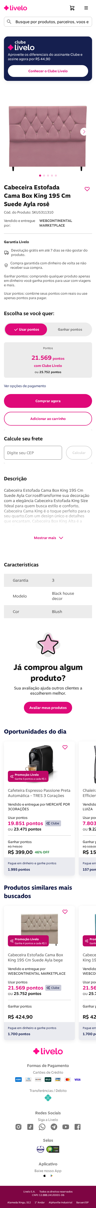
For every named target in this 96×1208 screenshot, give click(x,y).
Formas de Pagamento (48, 1065)
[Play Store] (51, 1176)
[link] (15, 7)
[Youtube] (66, 1127)
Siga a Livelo (48, 1120)
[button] (72, 8)
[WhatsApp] (42, 1127)
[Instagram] (18, 1127)
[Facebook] (77, 1127)
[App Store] (44, 1176)
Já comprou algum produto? (49, 672)
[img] (53, 1149)
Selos (48, 1140)
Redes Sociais (48, 1112)
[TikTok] (30, 1127)
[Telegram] (54, 1127)
